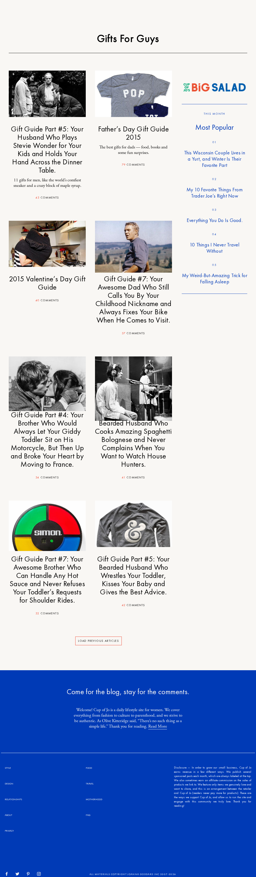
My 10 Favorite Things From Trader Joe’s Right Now (214, 192)
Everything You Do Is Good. (214, 220)
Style (8, 767)
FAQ (88, 815)
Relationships (13, 799)
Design (9, 783)
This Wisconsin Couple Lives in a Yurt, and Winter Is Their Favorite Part (214, 158)
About (8, 815)
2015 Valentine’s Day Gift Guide (47, 283)
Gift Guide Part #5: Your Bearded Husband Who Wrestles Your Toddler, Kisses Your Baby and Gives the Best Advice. (133, 575)
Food (89, 767)
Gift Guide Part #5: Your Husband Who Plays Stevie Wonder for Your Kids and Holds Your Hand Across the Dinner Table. (47, 149)
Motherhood (94, 799)
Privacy (9, 830)
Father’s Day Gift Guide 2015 (133, 133)
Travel (90, 783)
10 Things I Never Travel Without (215, 247)
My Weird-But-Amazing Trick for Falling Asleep (214, 278)
